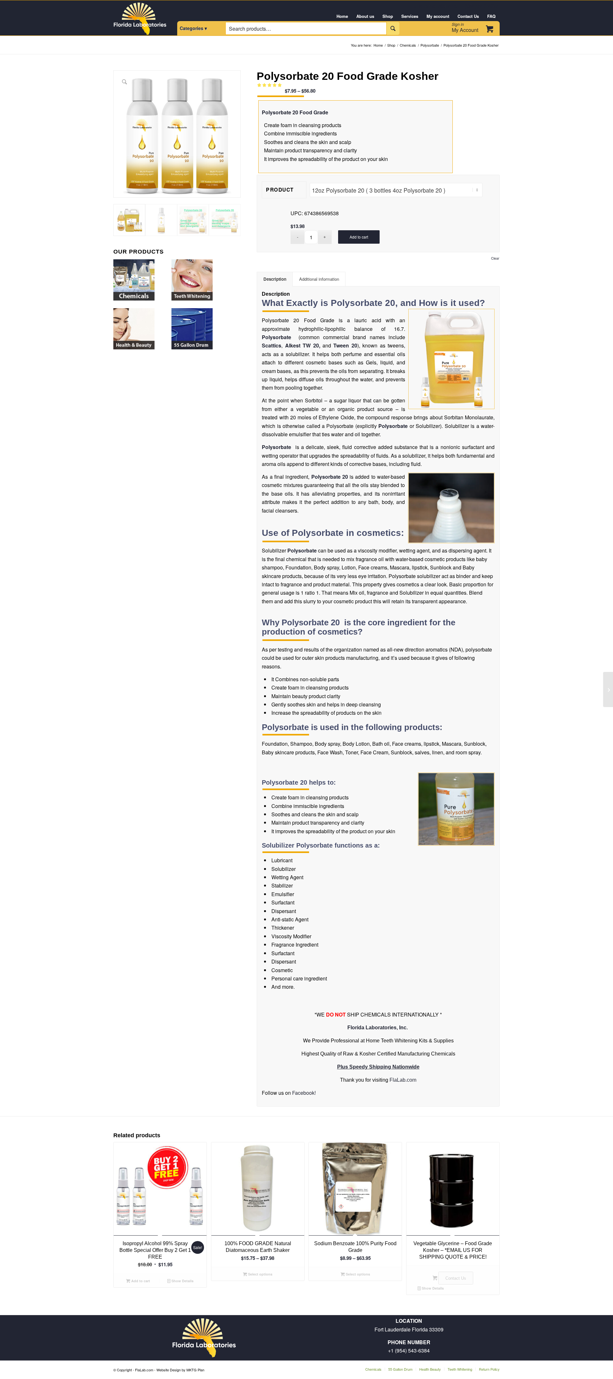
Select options (259, 1274)
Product (280, 189)
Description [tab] (274, 279)
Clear (495, 258)
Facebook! (304, 1092)
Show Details (181, 1280)
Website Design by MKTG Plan (180, 1369)
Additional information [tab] (319, 279)
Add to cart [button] (140, 1280)
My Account (465, 27)
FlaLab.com (403, 1080)
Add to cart (359, 237)
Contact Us (455, 1278)
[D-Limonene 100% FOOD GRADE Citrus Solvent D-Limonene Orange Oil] (608, 689)
